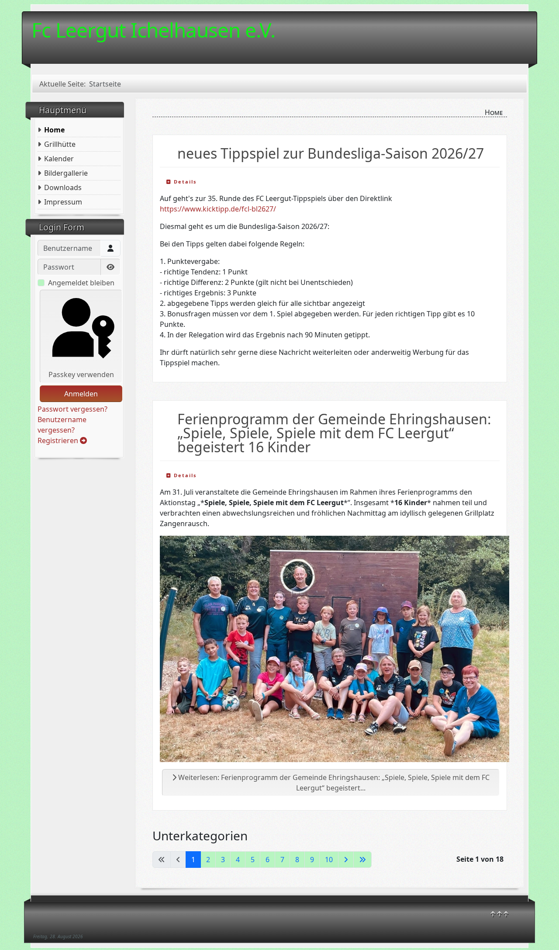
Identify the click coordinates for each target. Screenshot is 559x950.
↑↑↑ (499, 914)
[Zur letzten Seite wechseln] (362, 859)
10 (329, 859)
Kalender (59, 158)
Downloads (63, 187)
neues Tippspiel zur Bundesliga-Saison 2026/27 (330, 153)
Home (54, 130)
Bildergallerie (66, 173)
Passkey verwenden (81, 374)
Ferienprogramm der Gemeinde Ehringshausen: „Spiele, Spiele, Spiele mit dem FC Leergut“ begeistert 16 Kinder (334, 432)
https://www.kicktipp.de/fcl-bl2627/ (218, 209)
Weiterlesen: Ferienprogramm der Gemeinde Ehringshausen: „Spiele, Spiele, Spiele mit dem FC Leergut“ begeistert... (333, 783)
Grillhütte (60, 144)
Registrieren (59, 440)
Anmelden (81, 394)
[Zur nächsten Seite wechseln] (346, 859)
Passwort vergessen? (72, 409)
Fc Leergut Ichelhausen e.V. (153, 29)
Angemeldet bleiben (81, 283)
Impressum (63, 202)
